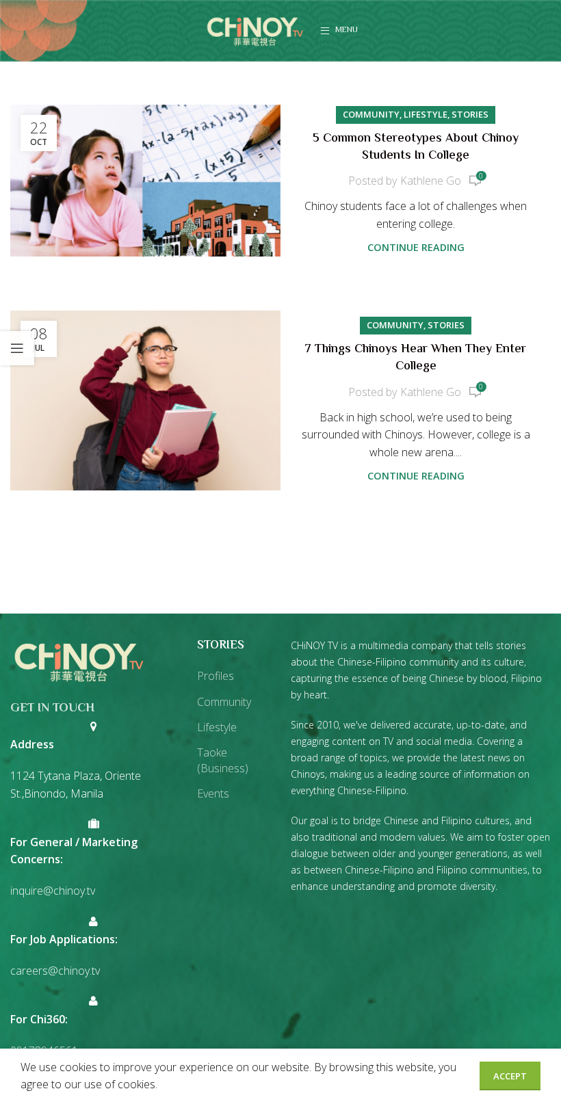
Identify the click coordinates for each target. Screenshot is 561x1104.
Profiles (215, 675)
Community (371, 114)
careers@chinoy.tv (55, 970)
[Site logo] (255, 29)
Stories (470, 114)
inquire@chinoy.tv (52, 890)
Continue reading (416, 247)
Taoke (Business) (222, 760)
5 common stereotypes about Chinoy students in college (416, 147)
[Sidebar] (17, 348)
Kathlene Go (430, 180)
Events (213, 793)
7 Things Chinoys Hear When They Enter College (415, 358)
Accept (510, 1076)
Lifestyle (425, 114)
